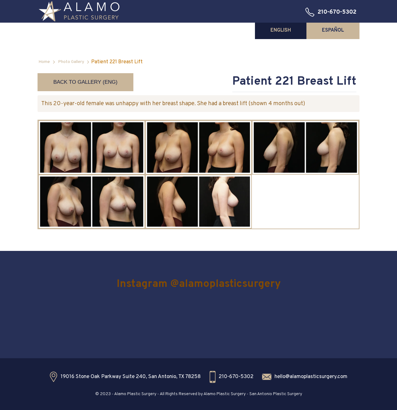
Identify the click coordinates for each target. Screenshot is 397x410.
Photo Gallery (71, 62)
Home (44, 62)
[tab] (280, 30)
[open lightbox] (91, 147)
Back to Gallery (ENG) (85, 82)
